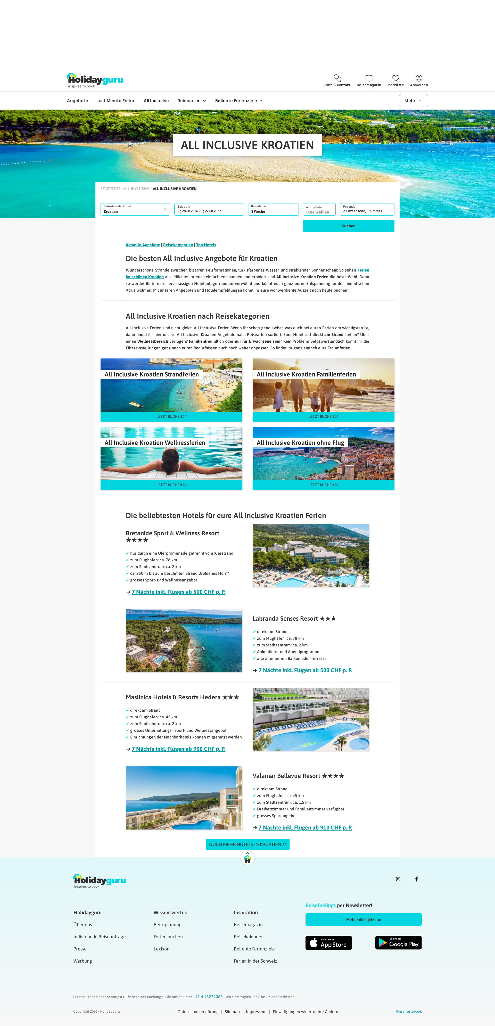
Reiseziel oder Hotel (117, 206)
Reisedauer (258, 206)
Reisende (349, 206)
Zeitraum (184, 206)
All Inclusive (136, 188)
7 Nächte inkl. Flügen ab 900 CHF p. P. (178, 748)
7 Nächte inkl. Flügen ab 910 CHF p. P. (305, 827)
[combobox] (135, 209)
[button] (348, 226)
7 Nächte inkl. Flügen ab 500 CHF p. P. (305, 670)
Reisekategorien (178, 244)
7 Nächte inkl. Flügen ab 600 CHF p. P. (178, 591)
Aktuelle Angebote (143, 244)
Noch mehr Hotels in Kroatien (245, 844)
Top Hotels (206, 244)
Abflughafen (314, 207)
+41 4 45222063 (208, 996)
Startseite (110, 188)
